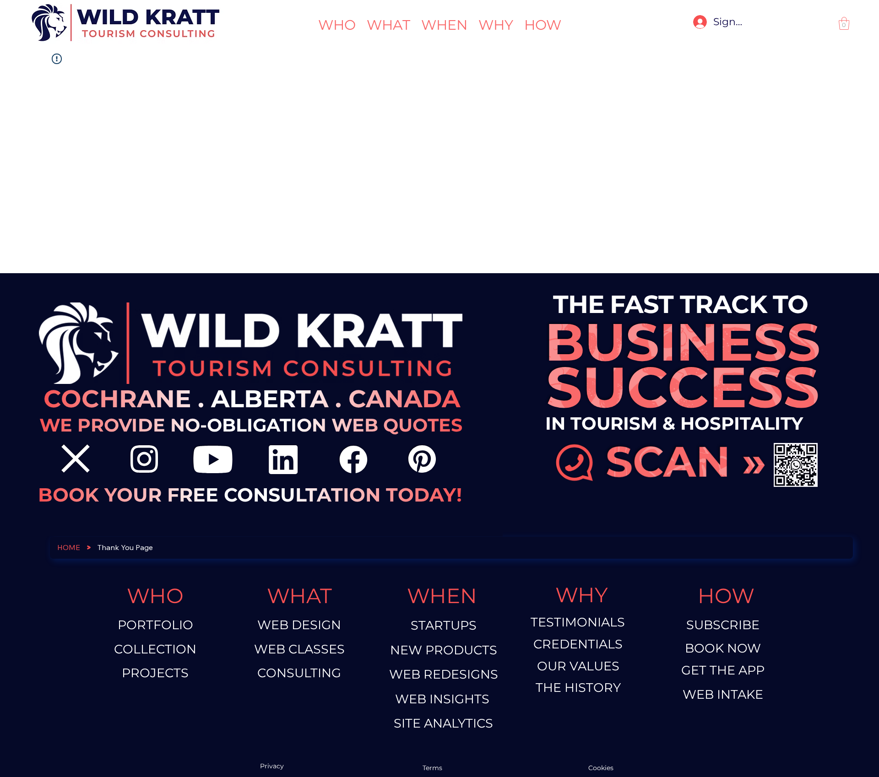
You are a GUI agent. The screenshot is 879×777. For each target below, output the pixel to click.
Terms (433, 768)
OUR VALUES (578, 666)
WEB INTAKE (723, 694)
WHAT (299, 595)
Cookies (600, 768)
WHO (155, 595)
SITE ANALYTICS (443, 723)
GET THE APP (723, 670)
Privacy (272, 766)
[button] (844, 23)
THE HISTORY (578, 687)
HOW (726, 595)
